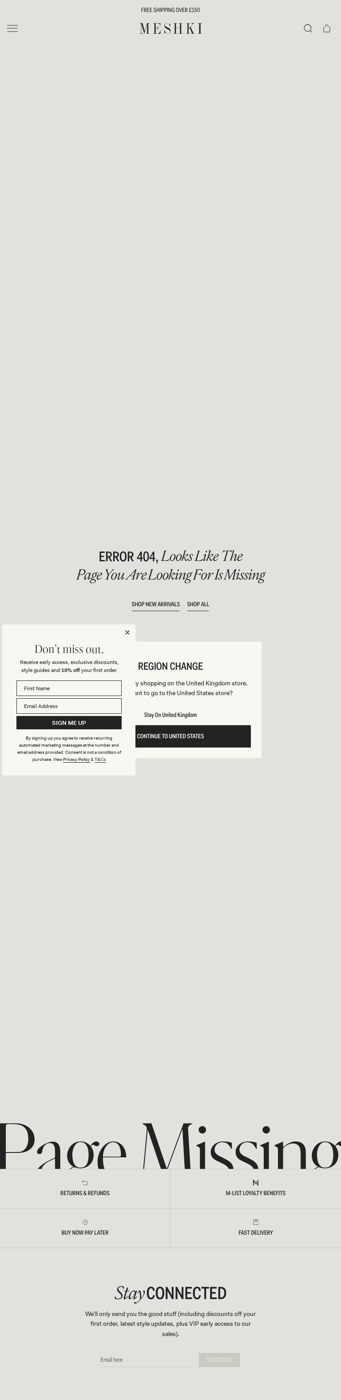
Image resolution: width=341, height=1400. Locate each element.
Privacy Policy (77, 759)
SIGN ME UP (69, 723)
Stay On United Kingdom (170, 715)
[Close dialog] (127, 632)
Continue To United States (170, 736)
